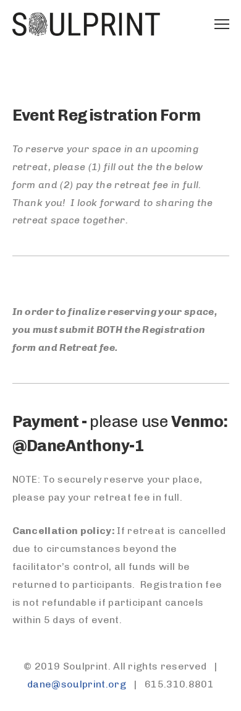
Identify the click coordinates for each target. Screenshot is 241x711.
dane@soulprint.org (76, 684)
